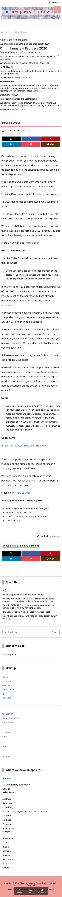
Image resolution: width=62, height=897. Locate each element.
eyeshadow (8, 689)
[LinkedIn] (11, 144)
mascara (6, 697)
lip (3, 693)
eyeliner (6, 685)
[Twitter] (11, 139)
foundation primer (11, 718)
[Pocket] (30, 144)
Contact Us (38, 90)
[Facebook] (31, 139)
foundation (7, 713)
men (4, 736)
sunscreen (7, 722)
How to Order (19, 109)
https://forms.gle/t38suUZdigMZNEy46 (23, 445)
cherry (55, 536)
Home (6, 32)
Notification (26, 77)
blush (5, 677)
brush (5, 746)
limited (5, 756)
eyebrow (6, 681)
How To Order (22, 32)
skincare (6, 732)
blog (8, 618)
